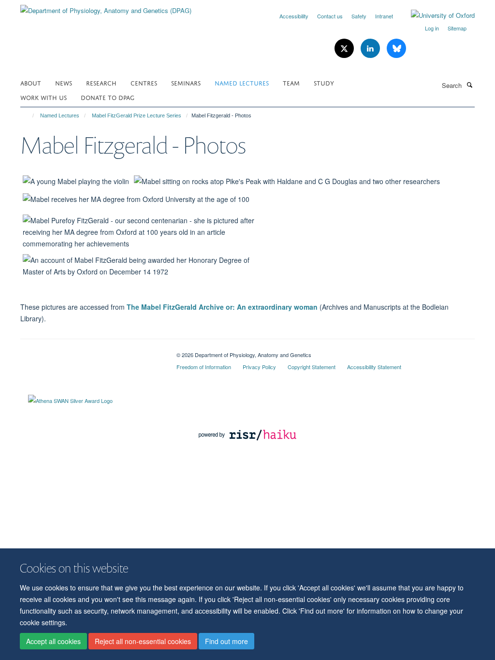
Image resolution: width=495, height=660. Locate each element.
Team (291, 82)
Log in (432, 28)
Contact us (330, 16)
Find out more (226, 641)
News (63, 82)
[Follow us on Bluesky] (396, 48)
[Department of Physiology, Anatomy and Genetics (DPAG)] (105, 7)
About (30, 82)
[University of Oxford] (435, 15)
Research (101, 82)
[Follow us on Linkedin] (371, 48)
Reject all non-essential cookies (143, 641)
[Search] (469, 84)
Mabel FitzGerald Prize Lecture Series (136, 115)
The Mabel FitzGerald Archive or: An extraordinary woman (222, 307)
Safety (358, 16)
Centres (144, 82)
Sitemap (457, 28)
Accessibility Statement (374, 367)
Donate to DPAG (107, 96)
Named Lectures (242, 82)
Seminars (186, 82)
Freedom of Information (203, 367)
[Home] (29, 115)
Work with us (43, 96)
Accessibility (293, 16)
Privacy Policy (259, 367)
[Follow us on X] (345, 48)
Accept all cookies (53, 641)
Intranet (384, 16)
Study (324, 82)
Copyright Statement (311, 367)
